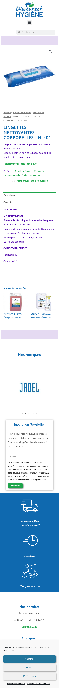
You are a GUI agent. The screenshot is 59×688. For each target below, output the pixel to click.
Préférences (29, 676)
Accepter (29, 659)
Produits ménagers (23, 171)
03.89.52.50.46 (29, 627)
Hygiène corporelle (22, 112)
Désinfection (39, 171)
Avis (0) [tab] (7, 202)
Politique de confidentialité (38, 683)
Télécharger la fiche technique (20, 164)
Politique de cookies (16, 683)
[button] (29, 22)
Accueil (7, 112)
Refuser (29, 667)
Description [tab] (9, 195)
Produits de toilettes (31, 175)
